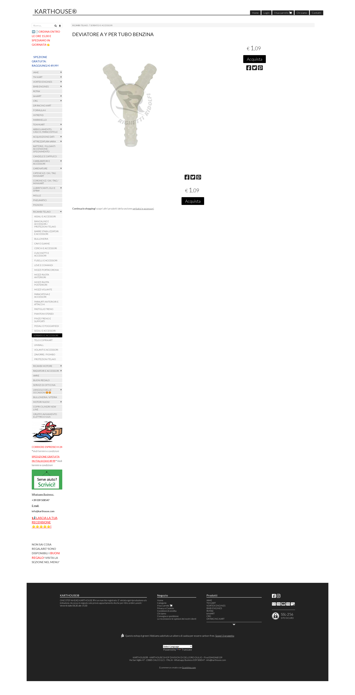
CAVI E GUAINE (42, 243)
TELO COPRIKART (43, 340)
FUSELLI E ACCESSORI (45, 260)
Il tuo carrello (281, 12)
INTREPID (38, 115)
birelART (37, 96)
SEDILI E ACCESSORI (45, 330)
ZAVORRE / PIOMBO (44, 354)
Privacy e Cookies (165, 608)
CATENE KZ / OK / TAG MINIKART (44, 174)
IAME (36, 72)
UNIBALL (39, 345)
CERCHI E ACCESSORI (45, 248)
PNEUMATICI (40, 200)
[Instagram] (278, 596)
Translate (187, 649)
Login (266, 12)
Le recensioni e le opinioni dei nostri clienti (176, 618)
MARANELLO (40, 119)
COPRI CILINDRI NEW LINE (44, 408)
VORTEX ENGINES (42, 81)
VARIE (36, 375)
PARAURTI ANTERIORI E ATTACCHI (46, 303)
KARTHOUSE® (55, 11)
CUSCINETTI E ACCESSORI (41, 254)
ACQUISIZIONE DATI (43, 136)
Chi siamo (302, 12)
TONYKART (39, 124)
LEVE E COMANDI (43, 265)
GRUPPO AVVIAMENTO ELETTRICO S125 (45, 415)
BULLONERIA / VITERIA (45, 397)
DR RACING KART (42, 105)
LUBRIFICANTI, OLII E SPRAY (44, 189)
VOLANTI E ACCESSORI (46, 349)
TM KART (37, 77)
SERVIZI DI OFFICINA (44, 385)
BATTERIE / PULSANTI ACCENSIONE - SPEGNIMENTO (44, 149)
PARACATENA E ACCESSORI (42, 295)
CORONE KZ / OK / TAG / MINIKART (45, 182)
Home (255, 12)
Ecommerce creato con (177, 667)
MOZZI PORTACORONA (46, 270)
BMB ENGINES (41, 86)
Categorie (162, 603)
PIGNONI (38, 205)
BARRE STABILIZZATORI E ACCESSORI (46, 232)
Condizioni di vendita (166, 610)
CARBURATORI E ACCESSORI (41, 162)
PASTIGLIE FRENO (43, 309)
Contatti (316, 12)
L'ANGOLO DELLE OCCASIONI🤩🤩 (42, 391)
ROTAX (36, 91)
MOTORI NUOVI (41, 402)
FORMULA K (39, 110)
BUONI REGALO (41, 380)
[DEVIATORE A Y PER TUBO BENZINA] (131, 104)
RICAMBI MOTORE (42, 366)
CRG (35, 100)
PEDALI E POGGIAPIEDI (46, 326)
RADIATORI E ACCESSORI (46, 370)
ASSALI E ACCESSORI (45, 216)
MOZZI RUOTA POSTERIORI (41, 283)
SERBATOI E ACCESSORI (101, 25)
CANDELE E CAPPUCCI (45, 156)
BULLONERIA (41, 238)
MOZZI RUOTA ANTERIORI (41, 275)
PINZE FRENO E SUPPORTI (42, 319)
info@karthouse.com (216, 660)
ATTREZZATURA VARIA (44, 141)
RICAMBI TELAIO (80, 25)
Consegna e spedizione (168, 616)
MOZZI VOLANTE (43, 289)
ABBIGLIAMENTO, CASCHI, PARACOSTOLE (45, 130)
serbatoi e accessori (143, 208)
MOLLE (37, 195)
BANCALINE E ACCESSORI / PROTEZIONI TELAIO (45, 224)
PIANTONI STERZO (44, 313)
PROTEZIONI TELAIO (45, 359)
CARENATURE (40, 168)
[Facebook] (274, 596)
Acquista (254, 59)
